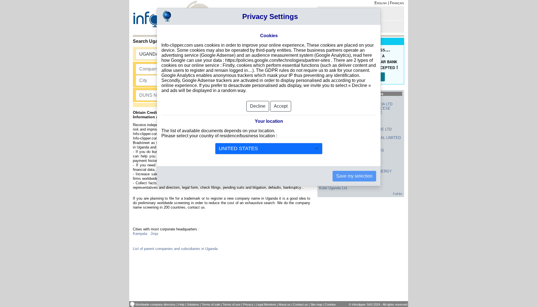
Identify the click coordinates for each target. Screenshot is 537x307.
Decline (257, 106)
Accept (281, 106)
